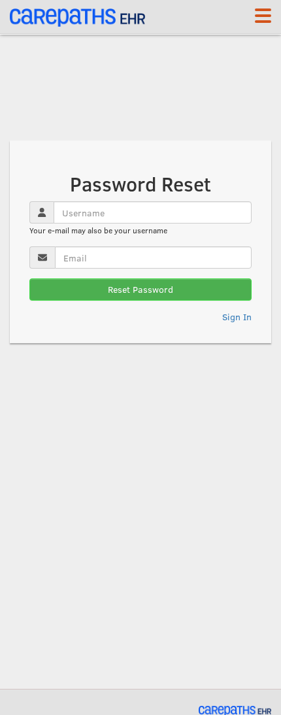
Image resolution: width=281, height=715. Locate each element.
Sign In (237, 316)
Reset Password (140, 289)
